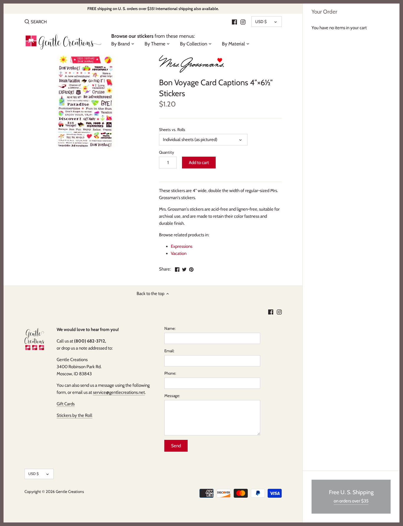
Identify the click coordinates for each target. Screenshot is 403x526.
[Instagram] (242, 21)
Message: (172, 395)
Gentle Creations (70, 491)
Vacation (178, 253)
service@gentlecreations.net (119, 392)
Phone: (170, 373)
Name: (170, 328)
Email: (169, 350)
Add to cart (199, 162)
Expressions (181, 246)
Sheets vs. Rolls (172, 129)
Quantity (166, 152)
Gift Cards (66, 404)
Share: (165, 269)
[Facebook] (234, 21)
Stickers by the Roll (74, 415)
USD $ (261, 21)
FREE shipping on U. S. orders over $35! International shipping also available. (153, 8)
